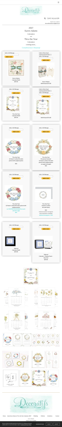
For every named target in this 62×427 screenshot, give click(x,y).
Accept (56, 424)
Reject (49, 424)
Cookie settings (40, 424)
